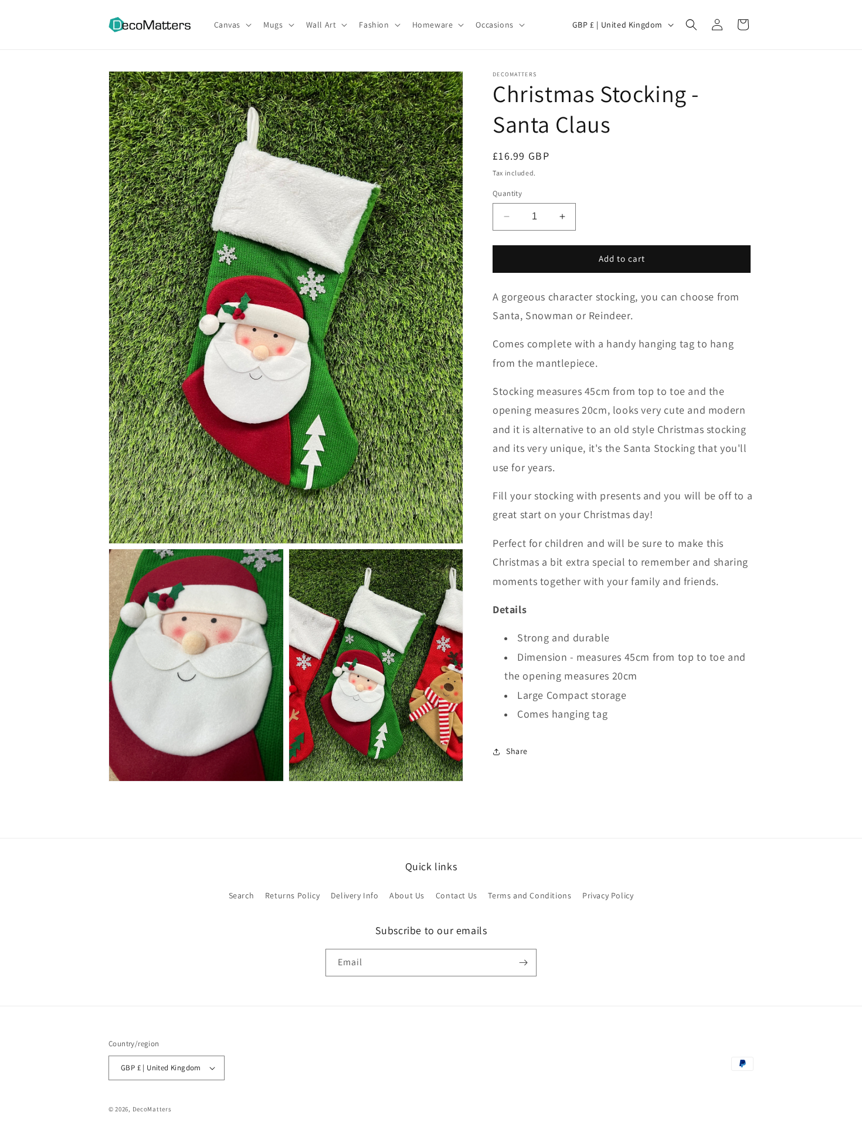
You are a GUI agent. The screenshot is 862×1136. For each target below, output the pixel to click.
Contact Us (456, 895)
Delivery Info (355, 895)
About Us (407, 895)
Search (241, 895)
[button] (232, 24)
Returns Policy (292, 895)
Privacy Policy (607, 895)
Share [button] (517, 751)
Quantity (507, 193)
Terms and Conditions (529, 895)
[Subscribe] (523, 962)
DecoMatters (152, 1109)
